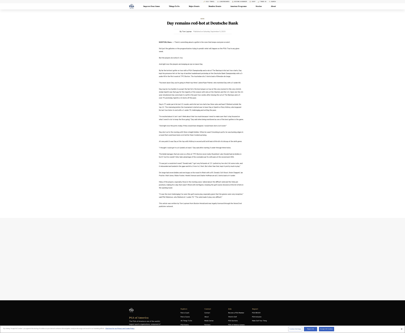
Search (273, 1)
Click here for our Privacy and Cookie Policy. (119, 329)
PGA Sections (233, 321)
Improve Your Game (151, 6)
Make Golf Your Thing (259, 321)
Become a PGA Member (236, 313)
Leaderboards (224, 1)
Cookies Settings (295, 329)
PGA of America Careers (236, 325)
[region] (202, 329)
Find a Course (185, 317)
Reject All (310, 329)
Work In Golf (232, 317)
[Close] (401, 329)
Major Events (194, 6)
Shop (252, 1)
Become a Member (240, 1)
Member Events (215, 6)
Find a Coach (185, 313)
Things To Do (174, 6)
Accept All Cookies (326, 329)
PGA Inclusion (256, 317)
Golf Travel (210, 1)
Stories (259, 6)
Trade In (262, 1)
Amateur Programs (238, 6)
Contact (207, 313)
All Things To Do (186, 321)
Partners (207, 325)
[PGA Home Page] (131, 6)
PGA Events (185, 325)
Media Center (209, 321)
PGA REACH (256, 313)
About (273, 6)
